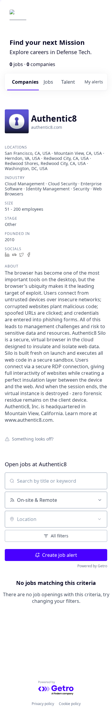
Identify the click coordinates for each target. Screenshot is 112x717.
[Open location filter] (99, 519)
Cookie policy (70, 703)
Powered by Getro (92, 565)
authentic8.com (46, 127)
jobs (48, 82)
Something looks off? (32, 438)
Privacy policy (43, 703)
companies (25, 82)
